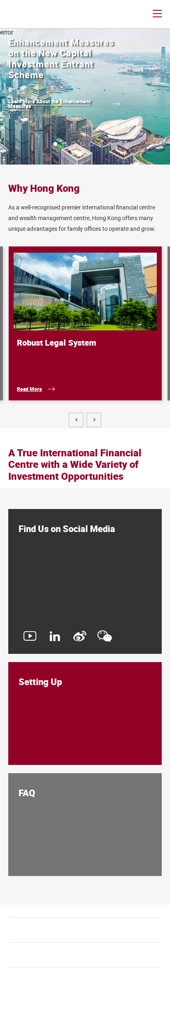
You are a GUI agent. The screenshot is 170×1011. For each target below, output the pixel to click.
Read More (29, 388)
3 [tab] (73, 144)
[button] (76, 420)
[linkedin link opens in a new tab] (54, 640)
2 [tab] (64, 144)
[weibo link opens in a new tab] (80, 640)
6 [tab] (101, 144)
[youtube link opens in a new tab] (30, 640)
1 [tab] (55, 144)
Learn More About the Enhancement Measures (49, 104)
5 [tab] (92, 144)
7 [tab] (110, 144)
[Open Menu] (157, 14)
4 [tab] (82, 144)
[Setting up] (85, 713)
